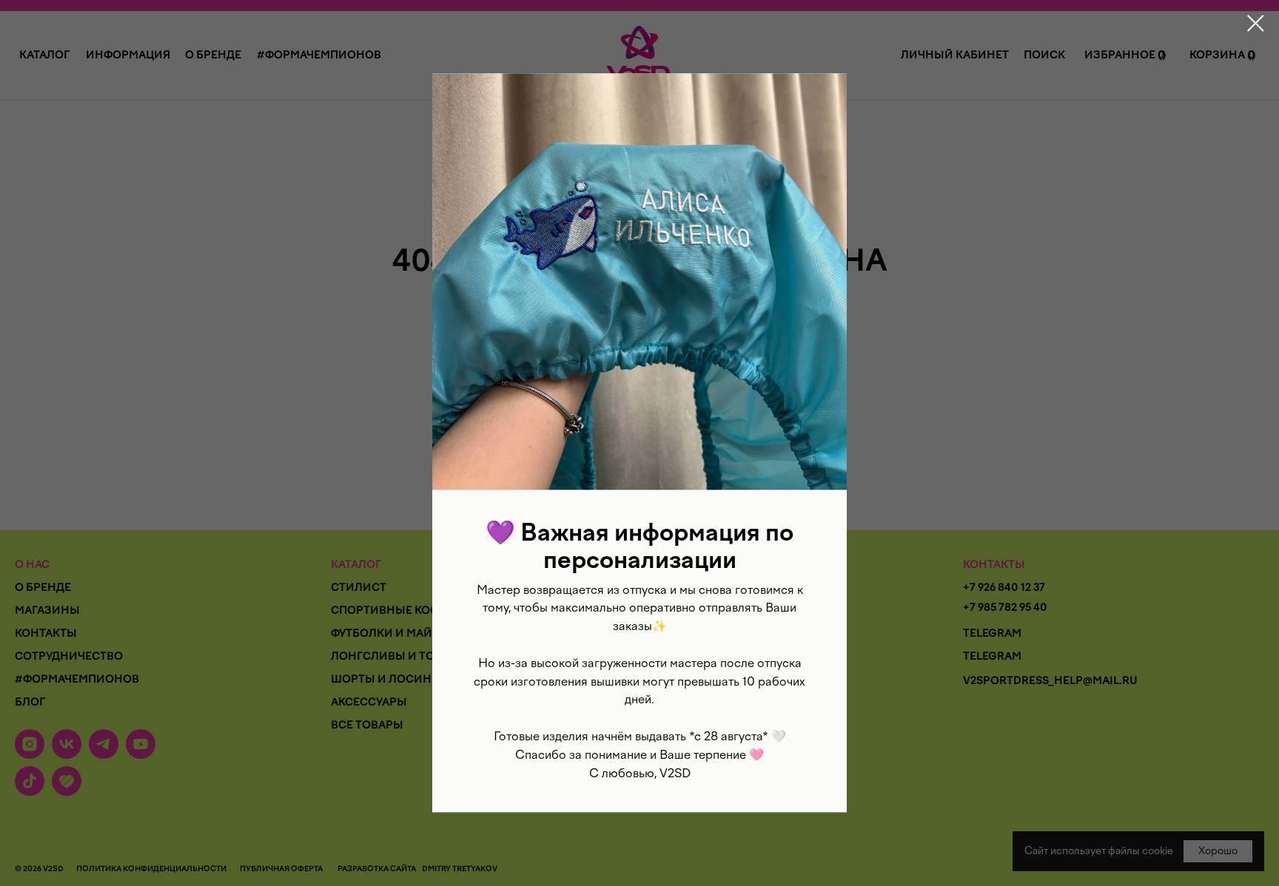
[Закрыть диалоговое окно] (1256, 23)
